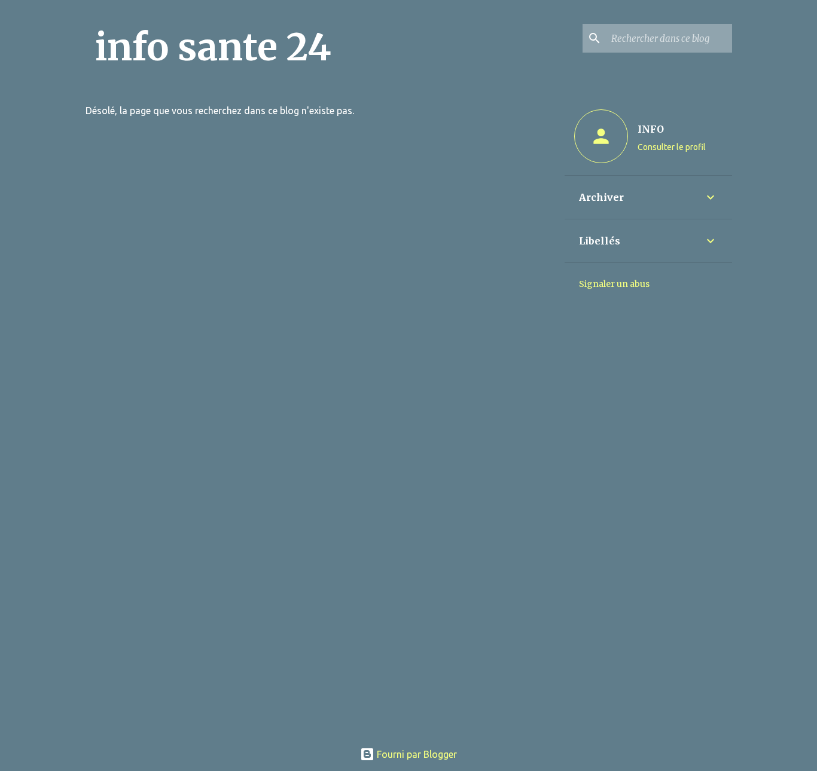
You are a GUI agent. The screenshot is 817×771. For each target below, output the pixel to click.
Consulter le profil (672, 147)
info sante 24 (213, 47)
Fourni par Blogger (415, 754)
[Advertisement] (409, 648)
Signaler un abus (614, 284)
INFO (651, 129)
